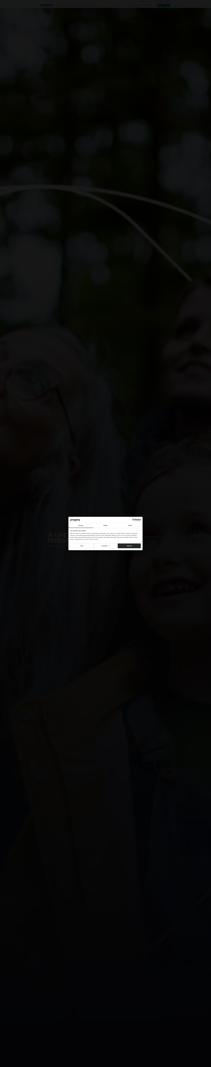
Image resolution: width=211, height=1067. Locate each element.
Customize (104, 546)
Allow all (129, 546)
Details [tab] (106, 525)
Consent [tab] (80, 525)
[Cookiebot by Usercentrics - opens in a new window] (133, 520)
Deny (81, 546)
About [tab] (130, 525)
